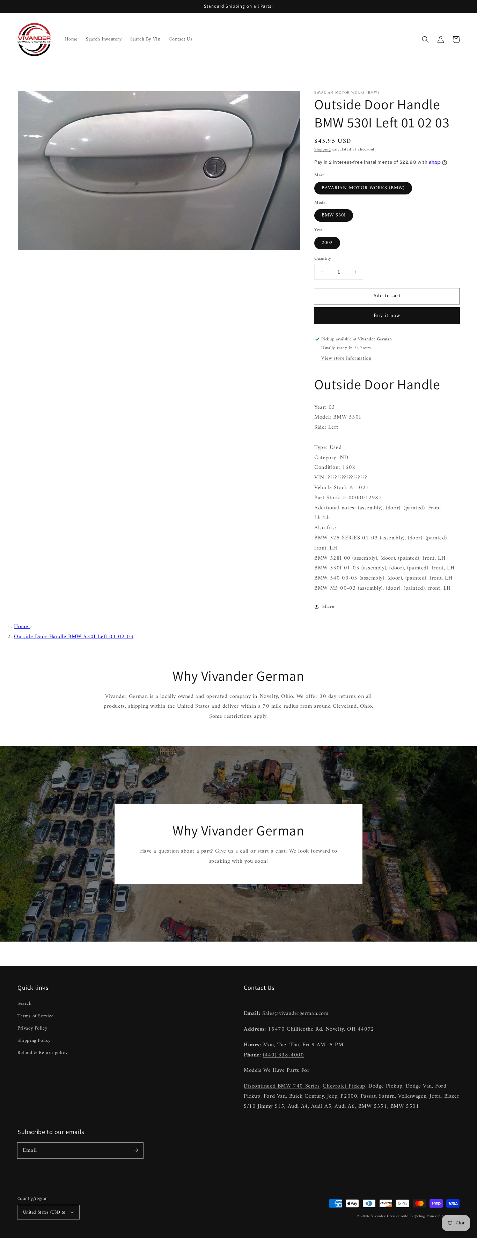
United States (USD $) (44, 1212)
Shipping (322, 149)
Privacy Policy (32, 1028)
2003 (327, 242)
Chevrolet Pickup (344, 1086)
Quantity (322, 258)
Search (24, 1003)
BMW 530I (334, 215)
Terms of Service (35, 1016)
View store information (346, 358)
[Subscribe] (135, 1150)
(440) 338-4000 (283, 1055)
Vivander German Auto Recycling (398, 1216)
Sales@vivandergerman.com (296, 1013)
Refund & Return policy (42, 1052)
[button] (425, 39)
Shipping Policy (34, 1040)
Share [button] (328, 606)
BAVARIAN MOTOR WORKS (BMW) (363, 188)
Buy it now (387, 315)
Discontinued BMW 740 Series (282, 1086)
